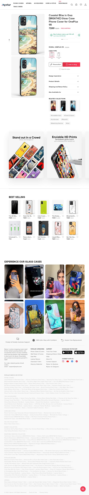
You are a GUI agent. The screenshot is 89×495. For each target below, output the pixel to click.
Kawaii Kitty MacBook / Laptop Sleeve (48, 402)
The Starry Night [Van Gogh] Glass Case (39, 381)
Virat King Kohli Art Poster (12, 469)
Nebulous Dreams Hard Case (13, 459)
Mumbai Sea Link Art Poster (52, 413)
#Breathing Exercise (57, 123)
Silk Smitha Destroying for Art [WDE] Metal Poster (60, 450)
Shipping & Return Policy (53, 354)
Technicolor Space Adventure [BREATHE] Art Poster (20, 436)
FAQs (47, 356)
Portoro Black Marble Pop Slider (47, 398)
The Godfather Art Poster (38, 471)
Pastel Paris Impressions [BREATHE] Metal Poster (18, 445)
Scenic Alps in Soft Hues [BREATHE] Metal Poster (47, 441)
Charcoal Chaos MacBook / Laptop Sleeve (17, 473)
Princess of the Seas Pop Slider (68, 398)
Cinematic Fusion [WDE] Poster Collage (16, 415)
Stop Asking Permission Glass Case (15, 431)
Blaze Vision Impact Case (37, 383)
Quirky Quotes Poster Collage (39, 415)
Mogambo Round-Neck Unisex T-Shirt (64, 482)
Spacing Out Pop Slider (11, 398)
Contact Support (51, 361)
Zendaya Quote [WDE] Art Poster (33, 450)
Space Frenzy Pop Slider (28, 398)
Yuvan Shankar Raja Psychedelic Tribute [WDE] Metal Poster (22, 452)
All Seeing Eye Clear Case (31, 387)
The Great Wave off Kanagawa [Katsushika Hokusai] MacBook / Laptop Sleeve (46, 400)
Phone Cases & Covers (37, 351)
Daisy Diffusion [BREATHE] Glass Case (38, 439)
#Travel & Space (69, 115)
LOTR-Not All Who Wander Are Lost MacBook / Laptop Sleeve (54, 404)
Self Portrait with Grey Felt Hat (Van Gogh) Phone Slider (42, 237)
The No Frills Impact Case (12, 463)
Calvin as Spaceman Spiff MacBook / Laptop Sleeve (20, 477)
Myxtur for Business (52, 364)
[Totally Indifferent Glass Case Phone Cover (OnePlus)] (63, 105)
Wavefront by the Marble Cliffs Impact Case (18, 467)
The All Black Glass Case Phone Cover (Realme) (13, 216)
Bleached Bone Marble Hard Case (15, 381)
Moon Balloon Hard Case (12, 389)
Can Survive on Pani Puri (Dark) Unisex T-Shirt (18, 484)
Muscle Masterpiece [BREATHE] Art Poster (17, 438)
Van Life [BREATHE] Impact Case (63, 381)
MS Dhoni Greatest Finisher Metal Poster (43, 416)
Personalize (57, 64)
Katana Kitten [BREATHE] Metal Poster (15, 443)
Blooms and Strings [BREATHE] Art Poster (68, 438)
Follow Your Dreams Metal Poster (35, 429)
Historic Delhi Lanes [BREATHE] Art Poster (49, 436)
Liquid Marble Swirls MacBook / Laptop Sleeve (18, 404)
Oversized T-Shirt (36, 361)
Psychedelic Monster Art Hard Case (15, 461)
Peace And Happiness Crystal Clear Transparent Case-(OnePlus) (27, 237)
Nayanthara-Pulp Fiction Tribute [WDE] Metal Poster (53, 454)
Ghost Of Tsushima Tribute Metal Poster (62, 469)
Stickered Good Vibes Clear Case (40, 385)
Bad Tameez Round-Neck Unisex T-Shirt (46, 484)
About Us (49, 359)
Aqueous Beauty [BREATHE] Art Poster (42, 438)
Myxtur (11, 492)
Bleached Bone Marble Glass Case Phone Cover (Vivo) (71, 216)
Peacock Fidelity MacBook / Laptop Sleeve (47, 406)
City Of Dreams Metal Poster (41, 418)
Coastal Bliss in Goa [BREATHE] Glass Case (17, 441)
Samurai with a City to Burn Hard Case (36, 459)
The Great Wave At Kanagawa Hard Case (34, 389)
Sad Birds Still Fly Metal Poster (13, 429)
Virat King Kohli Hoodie (36, 486)
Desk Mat (33, 356)
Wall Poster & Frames (37, 354)
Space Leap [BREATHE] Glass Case (15, 439)
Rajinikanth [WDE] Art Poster (13, 450)
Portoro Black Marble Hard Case (38, 461)
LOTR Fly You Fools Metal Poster (62, 467)
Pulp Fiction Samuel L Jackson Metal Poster (35, 469)
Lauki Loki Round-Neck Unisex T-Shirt (40, 482)
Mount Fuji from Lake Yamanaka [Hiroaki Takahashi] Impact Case (24, 393)
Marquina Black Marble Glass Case (41, 391)
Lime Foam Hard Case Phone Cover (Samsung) (42, 216)
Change (67, 47)
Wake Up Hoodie (65, 486)
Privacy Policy (44, 492)
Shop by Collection (36, 364)
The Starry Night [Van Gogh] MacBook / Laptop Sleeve (56, 216)
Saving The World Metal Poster (56, 471)
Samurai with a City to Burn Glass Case (16, 391)
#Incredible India (56, 115)
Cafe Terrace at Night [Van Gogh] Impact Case (19, 465)
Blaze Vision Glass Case (11, 423)
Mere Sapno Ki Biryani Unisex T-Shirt (15, 482)
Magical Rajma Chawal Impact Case (15, 383)
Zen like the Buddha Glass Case (64, 391)
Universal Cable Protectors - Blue (37, 407)
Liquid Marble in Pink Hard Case (14, 379)
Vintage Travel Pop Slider (12, 400)
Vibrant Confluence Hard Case (35, 379)
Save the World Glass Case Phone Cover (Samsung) (27, 216)
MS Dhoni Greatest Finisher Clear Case (16, 385)
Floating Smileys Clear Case (13, 387)
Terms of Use (33, 492)
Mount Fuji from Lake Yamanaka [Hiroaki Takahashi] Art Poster (23, 413)
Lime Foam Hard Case (56, 459)
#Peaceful (65, 119)
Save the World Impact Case (42, 467)
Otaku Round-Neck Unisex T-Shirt (70, 484)
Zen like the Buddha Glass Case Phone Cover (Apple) (71, 237)
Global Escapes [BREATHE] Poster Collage (17, 416)
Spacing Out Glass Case (54, 379)
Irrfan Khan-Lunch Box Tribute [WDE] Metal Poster (19, 454)
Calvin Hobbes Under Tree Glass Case (57, 393)
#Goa (67, 123)
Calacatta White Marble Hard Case (60, 461)
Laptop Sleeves (35, 359)
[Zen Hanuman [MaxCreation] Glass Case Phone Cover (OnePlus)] (53, 105)
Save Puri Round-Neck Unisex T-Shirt (15, 486)
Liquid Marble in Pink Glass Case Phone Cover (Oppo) (56, 237)
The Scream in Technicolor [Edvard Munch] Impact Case (52, 465)
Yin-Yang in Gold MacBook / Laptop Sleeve (53, 475)
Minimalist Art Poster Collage (59, 415)
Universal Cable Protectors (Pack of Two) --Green (13, 237)
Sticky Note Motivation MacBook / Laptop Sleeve (19, 402)
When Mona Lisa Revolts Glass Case (57, 429)
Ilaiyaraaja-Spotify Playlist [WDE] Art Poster (56, 452)
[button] (72, 5)
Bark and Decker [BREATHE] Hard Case (64, 439)
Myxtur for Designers (52, 366)
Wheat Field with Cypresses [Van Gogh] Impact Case (38, 463)
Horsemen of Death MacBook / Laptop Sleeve (18, 406)
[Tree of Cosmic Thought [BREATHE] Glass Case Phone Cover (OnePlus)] (73, 105)
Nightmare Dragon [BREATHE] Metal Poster (42, 443)
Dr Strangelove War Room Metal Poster (16, 471)
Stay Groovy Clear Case (53, 383)
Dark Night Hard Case (66, 387)
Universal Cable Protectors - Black (15, 407)
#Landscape (54, 119)
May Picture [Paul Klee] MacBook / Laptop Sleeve (47, 473)
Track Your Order (51, 351)
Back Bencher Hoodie (51, 486)
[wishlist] (19, 216)
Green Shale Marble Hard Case (73, 379)
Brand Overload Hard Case (49, 387)
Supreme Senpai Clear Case (61, 385)
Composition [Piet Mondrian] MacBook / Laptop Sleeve (21, 475)
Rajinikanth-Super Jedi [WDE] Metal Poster (17, 418)
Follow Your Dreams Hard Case (58, 389)
